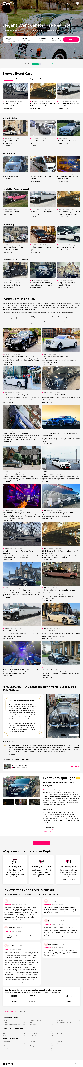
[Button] (49, 716)
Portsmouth (6, 1046)
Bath (58, 1044)
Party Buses (60, 1020)
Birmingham (33, 1044)
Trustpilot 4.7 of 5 (22, 1064)
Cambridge (6, 1048)
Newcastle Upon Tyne (63, 1050)
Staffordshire (33, 1033)
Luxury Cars (33, 1022)
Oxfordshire (6, 1031)
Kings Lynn (60, 1046)
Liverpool (59, 1033)
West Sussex (33, 1031)
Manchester (33, 1035)
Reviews (41, 1064)
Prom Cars (5, 1020)
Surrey (4, 1033)
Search (70, 3)
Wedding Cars (6, 1022)
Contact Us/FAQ (60, 1064)
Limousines (33, 1024)
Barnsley (32, 1041)
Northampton (6, 1041)
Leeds (31, 1048)
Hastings (32, 1046)
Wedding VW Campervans (64, 1022)
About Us (35, 1064)
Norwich (59, 1048)
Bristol (59, 1031)
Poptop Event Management (10, 1011)
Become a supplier (50, 1064)
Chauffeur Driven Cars (36, 1020)
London (5, 1035)
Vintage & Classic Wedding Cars (11, 1024)
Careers (69, 1064)
